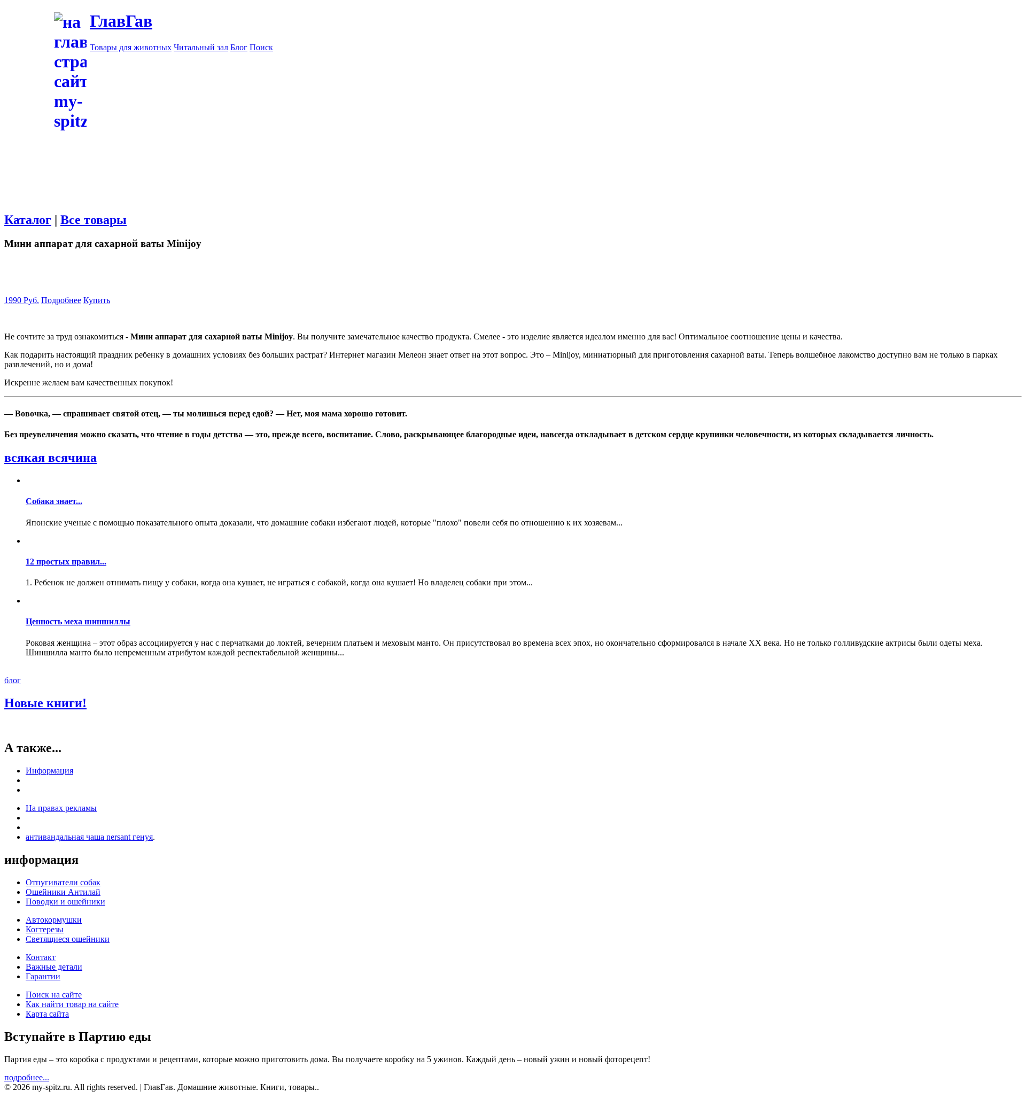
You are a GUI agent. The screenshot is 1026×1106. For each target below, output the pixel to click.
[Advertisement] (555, 127)
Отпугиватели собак (63, 882)
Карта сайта (47, 1013)
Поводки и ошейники (65, 901)
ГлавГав (121, 20)
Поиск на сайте (54, 994)
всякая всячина (50, 458)
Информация (49, 770)
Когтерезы (45, 929)
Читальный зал (201, 47)
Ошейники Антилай (63, 891)
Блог (238, 47)
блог (12, 680)
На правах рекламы (61, 808)
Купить (96, 300)
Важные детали (54, 966)
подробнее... (26, 1077)
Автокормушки (54, 919)
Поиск (261, 47)
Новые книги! (45, 703)
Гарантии (43, 976)
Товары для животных (131, 47)
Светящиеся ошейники (68, 938)
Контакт (41, 957)
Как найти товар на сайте (72, 1004)
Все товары (93, 220)
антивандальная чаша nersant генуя (89, 836)
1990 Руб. (21, 300)
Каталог (27, 220)
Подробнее (61, 300)
